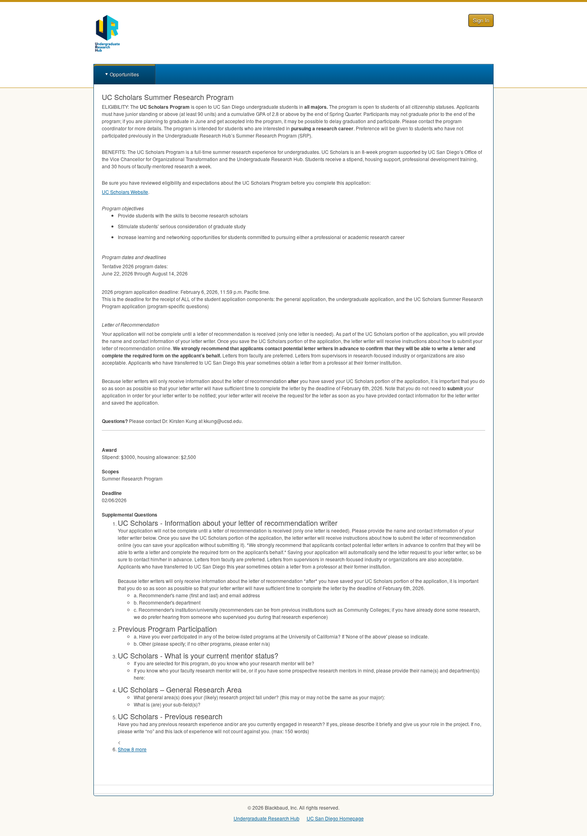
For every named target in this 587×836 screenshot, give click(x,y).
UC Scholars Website (125, 191)
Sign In (481, 20)
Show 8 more (132, 749)
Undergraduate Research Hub (266, 818)
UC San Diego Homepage (335, 818)
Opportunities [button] (124, 74)
